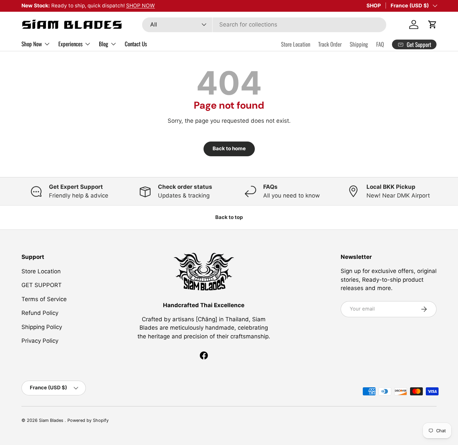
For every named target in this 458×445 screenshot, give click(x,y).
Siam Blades (52, 420)
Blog (103, 44)
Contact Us (136, 44)
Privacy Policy (39, 340)
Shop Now (31, 44)
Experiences (70, 44)
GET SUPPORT (41, 285)
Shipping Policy (41, 326)
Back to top (229, 217)
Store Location (295, 44)
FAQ (380, 44)
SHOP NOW (140, 5)
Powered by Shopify (88, 420)
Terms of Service (44, 298)
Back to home (229, 149)
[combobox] (264, 24)
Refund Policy (39, 313)
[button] (432, 24)
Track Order (330, 44)
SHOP (373, 5)
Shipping (359, 44)
